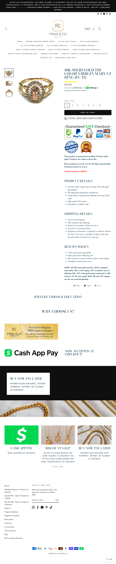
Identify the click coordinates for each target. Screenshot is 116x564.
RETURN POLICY (101, 54)
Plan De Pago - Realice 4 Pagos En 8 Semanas (17, 503)
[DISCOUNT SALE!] (58, 435)
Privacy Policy (9, 527)
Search (7, 486)
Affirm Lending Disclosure (14, 538)
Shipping (67, 90)
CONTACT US (46, 58)
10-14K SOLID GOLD (67, 41)
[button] (70, 81)
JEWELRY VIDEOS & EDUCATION (76, 54)
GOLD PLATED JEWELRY (59, 50)
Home (20, 41)
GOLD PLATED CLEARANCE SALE (23, 54)
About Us (8, 508)
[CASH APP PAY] (22, 435)
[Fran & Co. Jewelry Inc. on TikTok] (51, 507)
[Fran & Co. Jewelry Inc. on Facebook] (37, 507)
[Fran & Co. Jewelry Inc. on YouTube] (42, 507)
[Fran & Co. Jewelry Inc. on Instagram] (33, 507)
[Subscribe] (57, 500)
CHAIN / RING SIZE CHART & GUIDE (85, 118)
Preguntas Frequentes (12, 515)
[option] (58, 6)
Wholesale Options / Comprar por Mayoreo (16, 490)
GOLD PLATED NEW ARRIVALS (86, 50)
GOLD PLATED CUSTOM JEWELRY (30, 50)
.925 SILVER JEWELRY (89, 41)
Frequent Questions (11, 512)
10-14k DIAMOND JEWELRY (83, 45)
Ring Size (69, 101)
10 (100, 105)
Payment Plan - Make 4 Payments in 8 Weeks (17, 497)
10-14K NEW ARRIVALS (57, 45)
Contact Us (8, 523)
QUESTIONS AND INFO (65, 58)
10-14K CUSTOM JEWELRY (32, 45)
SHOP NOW (58, 467)
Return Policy (9, 519)
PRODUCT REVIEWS (49, 54)
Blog (6, 534)
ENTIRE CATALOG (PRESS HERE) (40, 41)
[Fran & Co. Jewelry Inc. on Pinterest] (46, 507)
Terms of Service (10, 530)
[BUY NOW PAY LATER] (94, 435)
